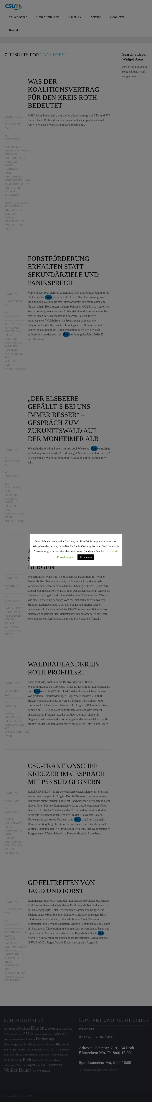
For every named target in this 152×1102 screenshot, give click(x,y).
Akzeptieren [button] (86, 557)
